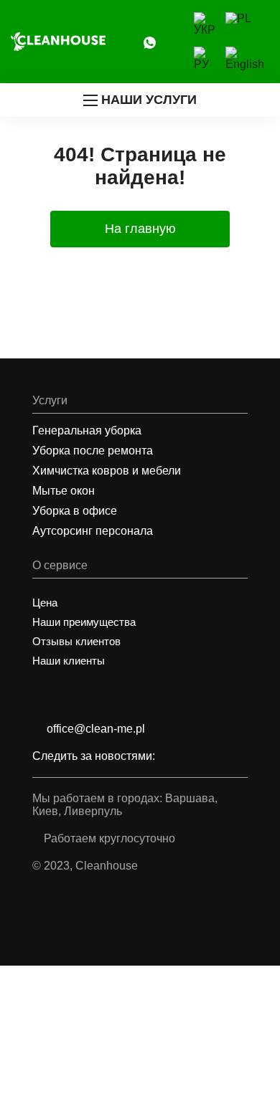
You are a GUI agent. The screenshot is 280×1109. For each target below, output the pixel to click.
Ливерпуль (93, 811)
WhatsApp (150, 42)
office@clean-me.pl (96, 729)
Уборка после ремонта (92, 450)
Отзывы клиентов (76, 641)
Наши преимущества (84, 622)
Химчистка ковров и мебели (106, 471)
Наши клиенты (68, 661)
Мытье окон (63, 491)
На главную (140, 229)
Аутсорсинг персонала (92, 531)
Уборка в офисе (74, 511)
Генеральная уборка (86, 430)
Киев (45, 811)
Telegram (136, 42)
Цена (44, 602)
